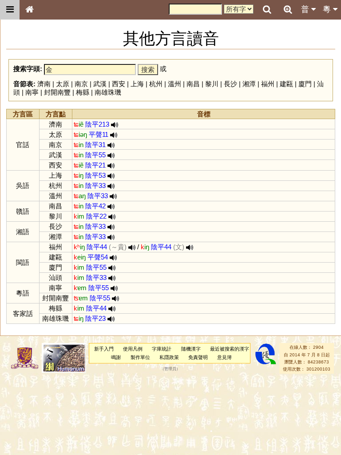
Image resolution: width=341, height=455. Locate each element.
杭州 (156, 84)
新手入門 (104, 348)
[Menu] (10, 10)
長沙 (230, 84)
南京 (81, 84)
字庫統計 (161, 348)
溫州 (174, 84)
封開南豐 (57, 92)
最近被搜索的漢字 (229, 348)
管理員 (170, 369)
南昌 (193, 84)
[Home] (29, 10)
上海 (137, 84)
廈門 (305, 84)
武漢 (100, 84)
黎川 (211, 84)
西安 (118, 84)
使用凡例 (133, 348)
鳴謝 (116, 357)
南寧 (32, 92)
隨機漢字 (191, 348)
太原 (62, 84)
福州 (267, 84)
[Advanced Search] (287, 9)
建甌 (286, 84)
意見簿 (224, 357)
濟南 (44, 84)
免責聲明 (198, 357)
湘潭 (249, 84)
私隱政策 (169, 357)
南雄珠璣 (108, 92)
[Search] (267, 10)
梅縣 (82, 92)
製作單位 (140, 357)
